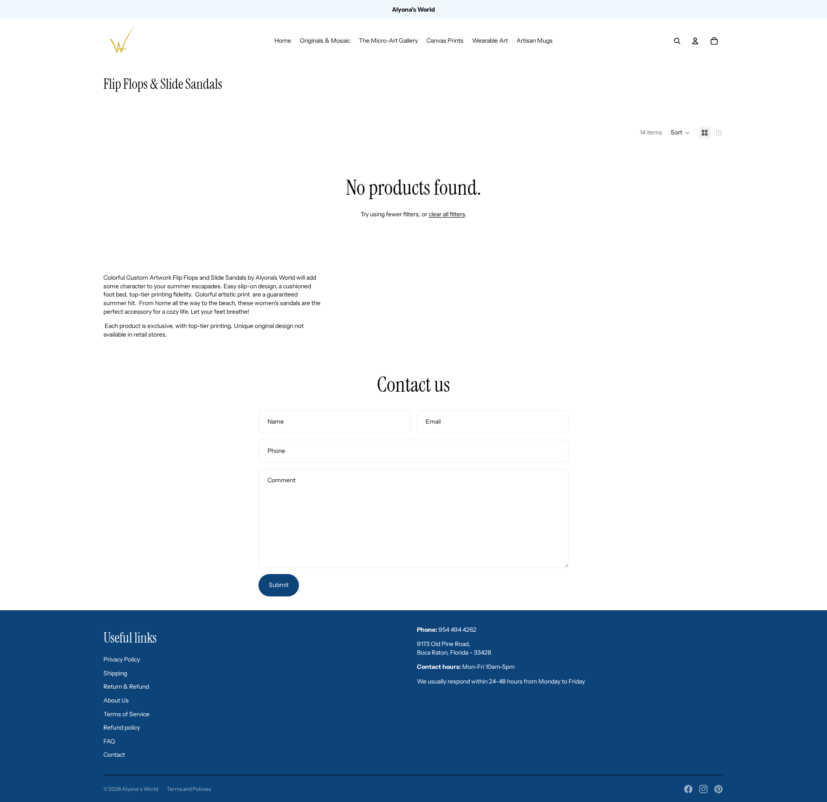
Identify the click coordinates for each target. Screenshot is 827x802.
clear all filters (447, 214)
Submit (279, 585)
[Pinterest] (718, 789)
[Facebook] (688, 789)
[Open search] (677, 40)
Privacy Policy (121, 659)
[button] (680, 132)
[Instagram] (703, 789)
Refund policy (121, 727)
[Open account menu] (695, 40)
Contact (114, 754)
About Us (116, 700)
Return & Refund (126, 686)
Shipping (115, 673)
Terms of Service (126, 714)
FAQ (109, 741)
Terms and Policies (189, 789)
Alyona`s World (140, 789)
